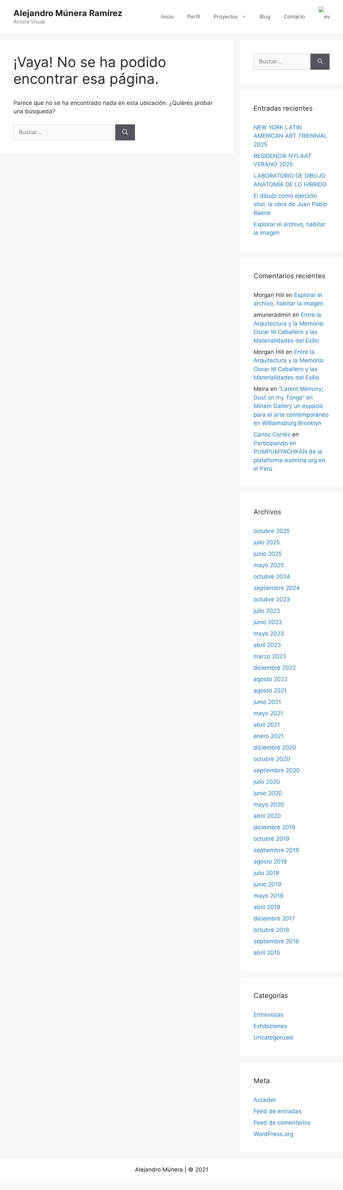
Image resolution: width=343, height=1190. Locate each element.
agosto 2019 (270, 861)
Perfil (193, 16)
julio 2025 (267, 542)
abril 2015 (267, 952)
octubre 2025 (272, 531)
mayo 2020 (269, 804)
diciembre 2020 (275, 747)
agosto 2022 (270, 679)
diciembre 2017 (274, 918)
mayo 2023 (269, 633)
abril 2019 (267, 907)
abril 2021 (267, 724)
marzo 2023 (270, 656)
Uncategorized (273, 1037)
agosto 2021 (270, 690)
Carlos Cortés (272, 434)
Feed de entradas (277, 1111)
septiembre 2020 (277, 770)
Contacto (294, 16)
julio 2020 (267, 781)
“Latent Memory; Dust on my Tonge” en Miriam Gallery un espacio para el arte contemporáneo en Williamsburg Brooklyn (291, 405)
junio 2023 (268, 622)
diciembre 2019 (274, 827)
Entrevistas (268, 1014)
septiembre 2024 (277, 588)
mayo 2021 (268, 713)
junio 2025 (268, 553)
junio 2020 (268, 793)
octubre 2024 (272, 576)
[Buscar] (125, 132)
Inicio (167, 16)
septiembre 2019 (276, 850)
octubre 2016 (271, 930)
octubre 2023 (272, 599)
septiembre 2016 (276, 941)
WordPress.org (273, 1134)
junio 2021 (267, 702)
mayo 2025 (269, 565)
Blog (265, 16)
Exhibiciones (270, 1026)
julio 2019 (266, 873)
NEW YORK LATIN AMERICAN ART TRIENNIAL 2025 (291, 136)
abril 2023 (267, 645)
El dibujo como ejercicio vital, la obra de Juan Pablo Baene (290, 204)
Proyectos (226, 16)
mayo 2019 (268, 895)
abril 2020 (267, 816)
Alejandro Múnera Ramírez (67, 13)
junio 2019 (267, 884)
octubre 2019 (271, 838)
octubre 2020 (272, 759)
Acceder (265, 1099)
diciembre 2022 (275, 667)
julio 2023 (267, 610)
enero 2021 (269, 736)
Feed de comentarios (282, 1122)
